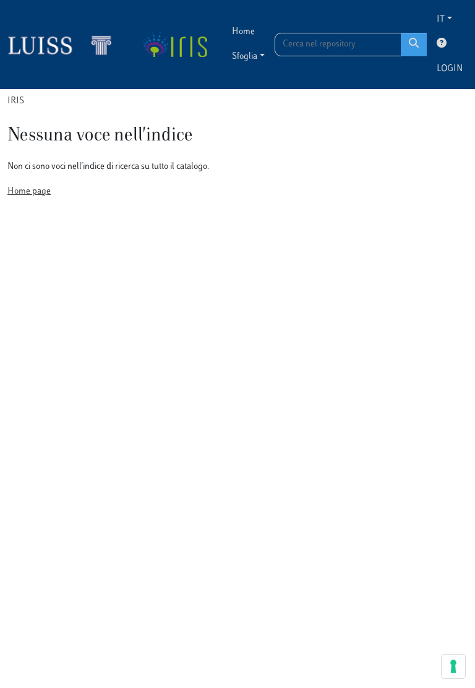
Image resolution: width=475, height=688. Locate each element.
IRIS (15, 101)
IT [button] (441, 19)
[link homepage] (64, 44)
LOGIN (450, 69)
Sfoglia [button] (244, 56)
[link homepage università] (174, 44)
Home (243, 32)
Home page (29, 191)
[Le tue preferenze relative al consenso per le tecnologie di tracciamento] (453, 666)
